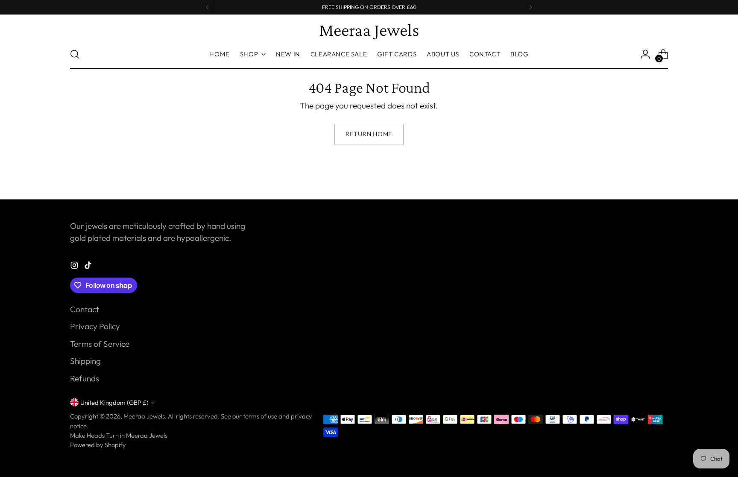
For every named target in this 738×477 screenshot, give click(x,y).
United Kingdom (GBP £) (114, 402)
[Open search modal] (74, 54)
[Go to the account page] (645, 54)
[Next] (530, 7)
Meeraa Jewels (144, 416)
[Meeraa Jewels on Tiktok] (89, 266)
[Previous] (207, 7)
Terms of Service (99, 344)
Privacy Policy (95, 326)
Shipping (85, 361)
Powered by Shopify (98, 445)
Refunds (84, 378)
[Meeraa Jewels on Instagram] (75, 266)
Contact (84, 309)
